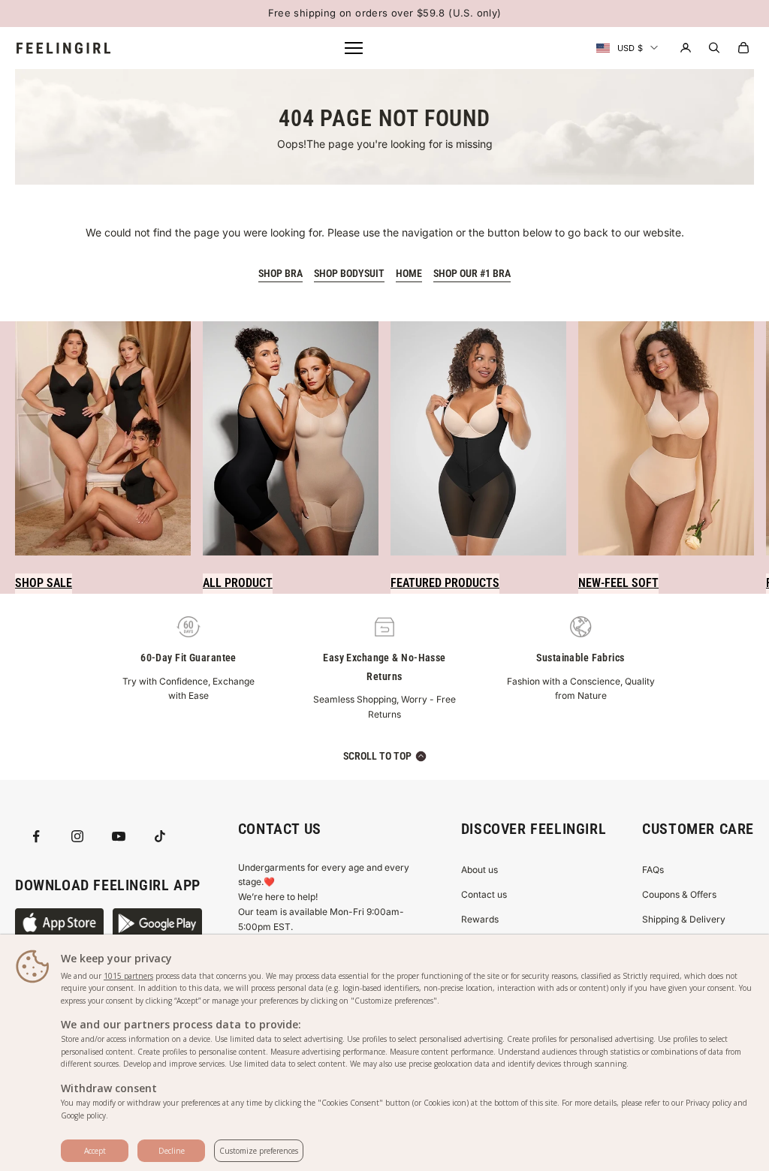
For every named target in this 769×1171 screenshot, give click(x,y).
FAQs (653, 869)
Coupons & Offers (679, 894)
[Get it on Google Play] (157, 923)
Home (409, 273)
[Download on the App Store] (59, 923)
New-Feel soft (618, 583)
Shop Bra (280, 273)
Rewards (480, 919)
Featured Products (445, 583)
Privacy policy (708, 1102)
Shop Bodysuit (349, 273)
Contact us (484, 894)
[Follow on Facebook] (36, 836)
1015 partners (128, 976)
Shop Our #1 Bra (472, 273)
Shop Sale (43, 583)
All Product (238, 583)
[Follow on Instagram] (77, 836)
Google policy (83, 1115)
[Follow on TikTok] (159, 836)
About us (479, 869)
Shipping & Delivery (683, 919)
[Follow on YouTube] (118, 836)
